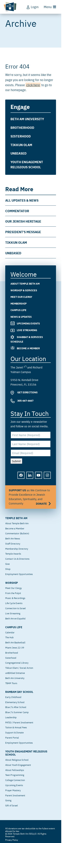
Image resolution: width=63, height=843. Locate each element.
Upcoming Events (28, 323)
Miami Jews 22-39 (14, 647)
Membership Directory (16, 548)
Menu (48, 7)
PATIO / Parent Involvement (19, 722)
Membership (18, 303)
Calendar (10, 632)
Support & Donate (14, 732)
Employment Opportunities (19, 574)
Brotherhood (22, 127)
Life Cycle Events (13, 603)
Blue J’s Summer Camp (17, 712)
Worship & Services (23, 290)
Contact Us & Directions (17, 558)
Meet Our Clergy (21, 297)
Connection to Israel (15, 608)
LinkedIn (30, 478)
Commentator (17, 210)
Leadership (11, 717)
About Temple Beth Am (25, 283)
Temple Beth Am (16, 518)
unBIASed (18, 153)
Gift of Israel (11, 805)
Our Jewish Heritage (23, 221)
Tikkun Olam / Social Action (19, 667)
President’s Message (23, 231)
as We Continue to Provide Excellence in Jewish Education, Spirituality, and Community (29, 496)
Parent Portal (12, 737)
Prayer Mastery (13, 790)
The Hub (9, 637)
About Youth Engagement (18, 764)
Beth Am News (12, 538)
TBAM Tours (11, 683)
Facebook (21, 478)
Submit (16, 461)
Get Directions (27, 392)
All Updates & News (21, 200)
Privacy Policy (11, 839)
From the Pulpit (13, 593)
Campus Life (18, 310)
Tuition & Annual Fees (16, 727)
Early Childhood (13, 697)
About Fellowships (14, 769)
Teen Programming (14, 774)
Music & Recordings (15, 597)
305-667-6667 (25, 400)
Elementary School (14, 702)
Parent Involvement (15, 795)
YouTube (38, 478)
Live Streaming (27, 330)
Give (7, 563)
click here (33, 85)
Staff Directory (12, 543)
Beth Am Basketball (15, 642)
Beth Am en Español (15, 618)
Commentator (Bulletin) (17, 533)
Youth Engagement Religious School (26, 164)
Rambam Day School (19, 691)
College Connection (15, 780)
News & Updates (21, 316)
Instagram (47, 478)
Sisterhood (20, 136)
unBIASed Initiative (15, 672)
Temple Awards (13, 553)
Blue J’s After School (15, 707)
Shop (7, 568)
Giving (8, 800)
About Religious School (17, 759)
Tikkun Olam (21, 144)
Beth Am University (27, 118)
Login (34, 7)
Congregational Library (16, 662)
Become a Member (28, 348)
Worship (11, 582)
